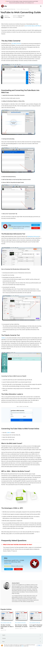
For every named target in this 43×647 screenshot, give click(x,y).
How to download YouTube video (6, 622)
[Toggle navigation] (40, 6)
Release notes (7, 563)
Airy (5, 6)
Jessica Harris (7, 17)
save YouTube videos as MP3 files (32, 25)
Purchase (36, 228)
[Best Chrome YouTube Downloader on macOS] (21, 616)
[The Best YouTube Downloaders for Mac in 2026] (7, 616)
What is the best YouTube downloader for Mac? (17, 544)
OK (39, 645)
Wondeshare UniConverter (33, 236)
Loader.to (9, 432)
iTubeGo (3, 337)
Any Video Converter (16, 43)
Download (36, 224)
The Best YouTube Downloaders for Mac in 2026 (7, 626)
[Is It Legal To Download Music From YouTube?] (36, 616)
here (22, 645)
